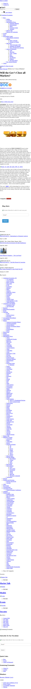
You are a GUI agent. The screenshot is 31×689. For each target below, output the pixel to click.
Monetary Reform (10, 531)
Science (8, 417)
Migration (8, 396)
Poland (8, 406)
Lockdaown (9, 387)
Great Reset (9, 369)
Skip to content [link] (4, 0)
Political (12, 59)
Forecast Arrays (10, 315)
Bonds (8, 440)
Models (8, 39)
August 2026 (6, 618)
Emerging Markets (14, 23)
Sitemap (5, 687)
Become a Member (5, 677)
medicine (8, 390)
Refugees (12, 364)
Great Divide (6, 319)
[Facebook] (1, 84)
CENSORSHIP (10, 501)
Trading (8, 298)
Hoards (8, 327)
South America (10, 419)
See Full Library (14, 60)
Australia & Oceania (11, 339)
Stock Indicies (9, 465)
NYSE (11, 473)
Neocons (8, 534)
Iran (7, 377)
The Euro (12, 52)
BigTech (8, 340)
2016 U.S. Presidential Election (17, 400)
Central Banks (10, 502)
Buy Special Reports (11, 62)
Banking (5, 308)
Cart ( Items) (8, 12)
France (8, 366)
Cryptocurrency (10, 512)
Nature (8, 397)
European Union (14, 27)
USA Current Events (15, 401)
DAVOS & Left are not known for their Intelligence (13, 243)
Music (7, 289)
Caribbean (9, 345)
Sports (8, 296)
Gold (11, 50)
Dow (11, 54)
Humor (5, 333)
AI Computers (10, 279)
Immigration (6, 335)
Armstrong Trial (10, 305)
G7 (7, 517)
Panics (8, 330)
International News (11, 22)
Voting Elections (10, 302)
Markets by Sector (7, 437)
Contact (5, 669)
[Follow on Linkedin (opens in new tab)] (0, 7)
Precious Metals (10, 457)
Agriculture (9, 438)
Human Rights (10, 522)
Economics (9, 20)
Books (4, 310)
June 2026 (5, 621)
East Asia (8, 356)
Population (9, 539)
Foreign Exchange (11, 444)
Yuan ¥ (11, 454)
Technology (9, 477)
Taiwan (8, 426)
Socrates (8, 483)
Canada (8, 343)
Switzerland (9, 424)
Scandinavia (9, 416)
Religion (8, 545)
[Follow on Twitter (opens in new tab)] (3, 7)
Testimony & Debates (15, 46)
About (4, 63)
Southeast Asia (10, 421)
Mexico (8, 392)
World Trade (9, 568)
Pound (11, 450)
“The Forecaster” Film (15, 45)
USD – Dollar (13, 53)
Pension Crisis (10, 537)
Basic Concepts (13, 40)
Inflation (8, 288)
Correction (9, 510)
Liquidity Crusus (10, 530)
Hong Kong (6, 332)
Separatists (9, 548)
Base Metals (13, 458)
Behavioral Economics (9, 309)
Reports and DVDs (11, 481)
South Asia (9, 420)
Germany (12, 29)
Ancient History (10, 325)
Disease (8, 355)
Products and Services (8, 480)
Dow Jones (12, 468)
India (7, 374)
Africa (8, 337)
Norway (8, 404)
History (11, 56)
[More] (10, 84)
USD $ (11, 451)
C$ (10, 447)
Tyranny (8, 558)
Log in (11, 677)
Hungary (8, 373)
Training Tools (10, 299)
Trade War (9, 429)
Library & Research (11, 49)
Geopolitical (9, 518)
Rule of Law (9, 413)
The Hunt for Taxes (11, 555)
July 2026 (5, 619)
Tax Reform (13, 57)
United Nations (10, 559)
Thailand (8, 427)
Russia (8, 414)
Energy (8, 443)
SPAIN (8, 423)
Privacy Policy (6, 684)
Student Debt (9, 551)
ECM (7, 285)
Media (8, 389)
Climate (8, 507)
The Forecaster (10, 306)
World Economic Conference (13, 490)
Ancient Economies (11, 323)
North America (10, 399)
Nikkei (11, 471)
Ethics (11, 26)
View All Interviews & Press (17, 47)
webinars (5, 491)
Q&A (4, 484)
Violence (8, 561)
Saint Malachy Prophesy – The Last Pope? (10, 255)
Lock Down (9, 386)
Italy (7, 382)
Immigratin (9, 525)
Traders (8, 557)
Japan (7, 383)
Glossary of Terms (14, 42)
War (7, 562)
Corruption (9, 511)
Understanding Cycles (11, 300)
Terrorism (8, 554)
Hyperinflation (10, 329)
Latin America (10, 384)
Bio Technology (10, 495)
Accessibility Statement (9, 685)
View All (5, 626)
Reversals (8, 316)
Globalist (8, 520)
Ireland (8, 379)
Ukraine (8, 431)
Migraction (9, 394)
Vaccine (8, 433)
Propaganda (9, 544)
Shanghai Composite (15, 475)
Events (5, 33)
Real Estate (9, 464)
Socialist (8, 295)
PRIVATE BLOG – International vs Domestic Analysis (14, 236)
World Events (6, 493)
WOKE (8, 565)
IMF (7, 524)
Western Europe (10, 434)
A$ (10, 446)
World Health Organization (13, 567)
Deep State (9, 283)
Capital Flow (9, 500)
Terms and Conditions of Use (10, 682)
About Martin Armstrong (12, 37)
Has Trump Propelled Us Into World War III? (11, 269)
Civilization (9, 505)
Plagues (5, 478)
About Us (5, 3)
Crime (7, 352)
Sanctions (8, 547)
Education (8, 514)
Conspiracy (9, 508)
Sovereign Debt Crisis (11, 549)
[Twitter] (4, 84)
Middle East (9, 393)
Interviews (9, 43)
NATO (8, 532)
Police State (9, 538)
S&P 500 (12, 474)
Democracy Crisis (10, 353)
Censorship (9, 346)
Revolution (9, 410)
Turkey (8, 430)
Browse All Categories (12, 32)
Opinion (8, 291)
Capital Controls (10, 498)
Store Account (9, 66)
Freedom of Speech (11, 515)
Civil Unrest (9, 504)
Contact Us (6, 4)
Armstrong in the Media (9, 303)
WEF (7, 564)
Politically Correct (10, 292)
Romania (8, 411)
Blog (4, 17)
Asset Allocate (10, 281)
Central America (10, 347)
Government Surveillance (9, 318)
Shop (4, 35)
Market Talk (9, 30)
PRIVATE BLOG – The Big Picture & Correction (12, 262)
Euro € (11, 448)
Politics (8, 19)
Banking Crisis (10, 494)
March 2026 (6, 625)
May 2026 (5, 622)
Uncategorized (6, 487)
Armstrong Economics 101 (10, 278)
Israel (7, 380)
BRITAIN (9, 342)
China (7, 349)
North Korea (9, 403)
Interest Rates (9, 456)
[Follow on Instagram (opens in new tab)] (4, 7)
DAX (11, 467)
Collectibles (9, 350)
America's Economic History (13, 322)
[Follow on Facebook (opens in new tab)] (1, 7)
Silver (11, 463)
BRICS (8, 497)
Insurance (8, 376)
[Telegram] (7, 84)
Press (7, 541)
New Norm (9, 535)
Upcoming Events (7, 488)
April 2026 (6, 624)
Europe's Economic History (13, 326)
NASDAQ (12, 470)
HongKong (9, 372)
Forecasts (5, 69)
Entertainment (13, 25)
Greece (8, 370)
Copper (11, 460)
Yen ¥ (11, 453)
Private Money (10, 542)
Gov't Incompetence (11, 521)
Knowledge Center (8, 36)
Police (7, 407)
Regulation (9, 293)
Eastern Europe (10, 357)
